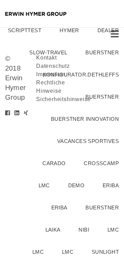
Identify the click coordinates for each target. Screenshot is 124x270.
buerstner (102, 52)
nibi (84, 230)
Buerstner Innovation (85, 119)
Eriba (59, 207)
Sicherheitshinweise (63, 99)
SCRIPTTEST (24, 30)
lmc (44, 185)
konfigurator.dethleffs (81, 75)
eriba (111, 185)
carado (53, 163)
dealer (108, 30)
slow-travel (48, 52)
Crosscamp (101, 163)
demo (76, 185)
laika (53, 230)
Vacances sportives (88, 141)
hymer (69, 30)
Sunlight (105, 252)
